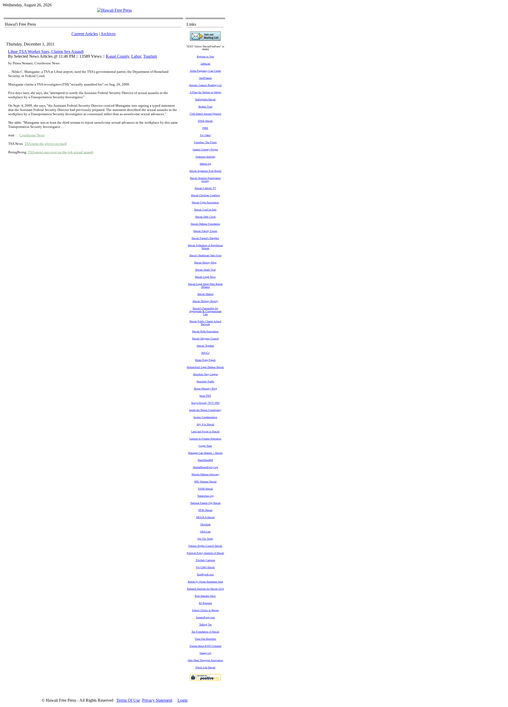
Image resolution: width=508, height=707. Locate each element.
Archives (108, 34)
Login (183, 700)
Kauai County (117, 56)
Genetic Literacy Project (205, 149)
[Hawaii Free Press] (114, 10)
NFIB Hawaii (205, 510)
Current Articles (84, 34)
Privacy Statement (157, 700)
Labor (136, 56)
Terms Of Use (128, 700)
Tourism (150, 56)
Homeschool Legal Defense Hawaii (205, 367)
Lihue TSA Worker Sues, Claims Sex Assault (46, 51)
